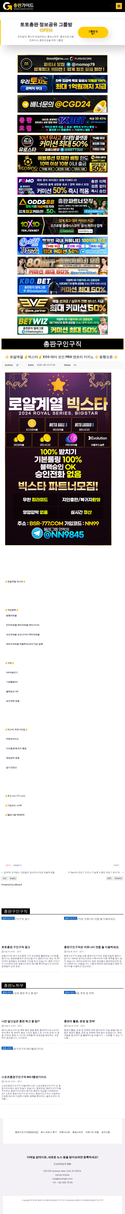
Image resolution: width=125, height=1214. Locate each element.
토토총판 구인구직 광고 (16, 947)
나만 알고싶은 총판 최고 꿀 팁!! (21, 1021)
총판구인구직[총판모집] (26, 1132)
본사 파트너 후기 (49, 1132)
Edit (109, 878)
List (4, 878)
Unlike (17, 865)
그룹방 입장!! (93, 32)
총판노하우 (77, 1132)
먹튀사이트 (64, 1132)
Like (8, 865)
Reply (13, 878)
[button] (111, 6)
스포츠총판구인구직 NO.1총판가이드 (24, 1077)
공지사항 (105, 1132)
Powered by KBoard (12, 884)
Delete (118, 878)
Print (116, 865)
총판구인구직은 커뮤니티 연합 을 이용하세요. (91, 947)
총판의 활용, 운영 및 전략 (79, 1021)
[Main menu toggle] (119, 6)
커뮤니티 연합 (92, 1132)
